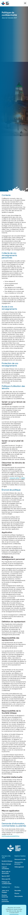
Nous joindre (19, 896)
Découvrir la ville (20, 859)
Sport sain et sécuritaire (6, 872)
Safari (23, 478)
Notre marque (6, 864)
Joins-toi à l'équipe (5, 891)
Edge (17, 478)
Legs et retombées (5, 867)
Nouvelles (18, 890)
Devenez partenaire (5, 900)
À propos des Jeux (6, 857)
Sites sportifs (6, 879)
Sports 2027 (6, 876)
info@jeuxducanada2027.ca (10, 836)
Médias (17, 887)
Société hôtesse (7, 861)
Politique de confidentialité (6, 882)
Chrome (12, 478)
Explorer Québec (20, 856)
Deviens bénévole (5, 896)
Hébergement (19, 867)
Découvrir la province (19, 863)
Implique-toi (6, 887)
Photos (17, 893)
